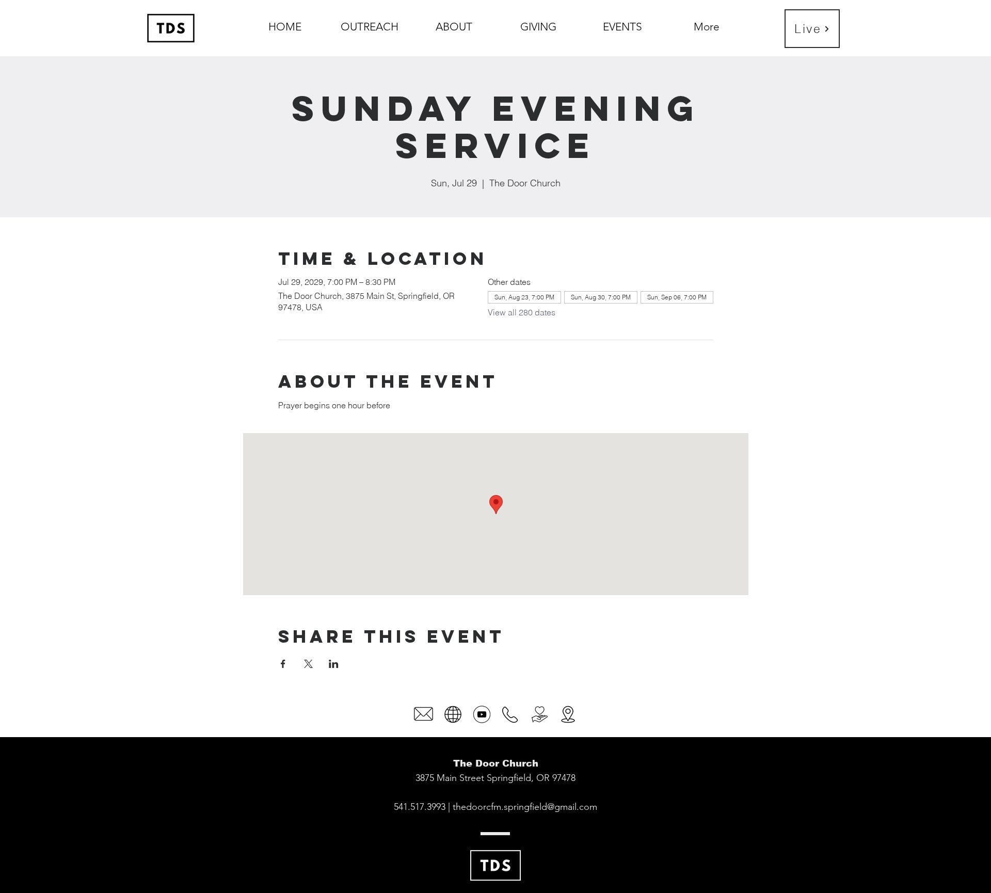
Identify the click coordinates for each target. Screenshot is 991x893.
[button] (454, 22)
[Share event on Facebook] (283, 664)
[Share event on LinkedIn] (334, 664)
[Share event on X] (308, 664)
